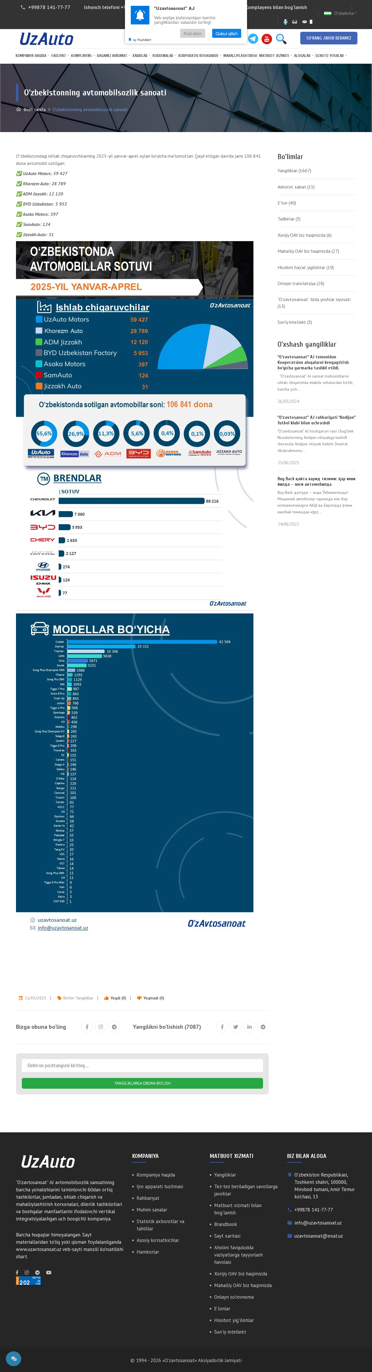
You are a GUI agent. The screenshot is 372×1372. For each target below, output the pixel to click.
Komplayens (81, 55)
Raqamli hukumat (112, 55)
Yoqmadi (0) (150, 998)
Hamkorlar (148, 1252)
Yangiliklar (84, 998)
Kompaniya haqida (31, 55)
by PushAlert (142, 39)
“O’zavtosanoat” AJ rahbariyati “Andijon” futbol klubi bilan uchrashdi (317, 420)
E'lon (287, 203)
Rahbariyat (148, 1198)
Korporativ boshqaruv (198, 55)
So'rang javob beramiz (328, 38)
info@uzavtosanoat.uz (318, 1223)
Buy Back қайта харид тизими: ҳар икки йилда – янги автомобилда (316, 481)
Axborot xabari (296, 187)
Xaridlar (140, 55)
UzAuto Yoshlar (330, 55)
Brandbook (225, 1224)
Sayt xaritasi (227, 1236)
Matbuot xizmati (274, 55)
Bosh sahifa (34, 109)
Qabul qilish (227, 33)
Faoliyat (58, 55)
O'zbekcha (345, 13)
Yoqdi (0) (115, 998)
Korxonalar (163, 55)
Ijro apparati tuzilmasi (160, 1186)
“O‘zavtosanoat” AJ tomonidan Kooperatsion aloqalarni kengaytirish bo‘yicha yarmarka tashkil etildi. (313, 362)
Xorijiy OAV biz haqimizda (305, 235)
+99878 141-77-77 (49, 7)
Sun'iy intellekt (295, 322)
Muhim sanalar (152, 1209)
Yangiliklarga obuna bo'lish (143, 1083)
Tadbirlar (289, 219)
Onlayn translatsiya (301, 283)
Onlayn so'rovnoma (234, 1297)
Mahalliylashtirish (240, 55)
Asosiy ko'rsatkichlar (158, 1240)
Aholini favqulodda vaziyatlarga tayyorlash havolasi (238, 1254)
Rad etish (193, 33)
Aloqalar (302, 55)
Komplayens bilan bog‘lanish (276, 7)
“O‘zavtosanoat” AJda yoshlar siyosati (314, 302)
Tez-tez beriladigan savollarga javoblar (246, 1190)
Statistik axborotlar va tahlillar (160, 1225)
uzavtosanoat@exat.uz (318, 1236)
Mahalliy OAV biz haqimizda (308, 251)
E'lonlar (222, 1308)
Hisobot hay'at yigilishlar (306, 267)
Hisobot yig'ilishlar (234, 1320)
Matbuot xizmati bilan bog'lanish (238, 1209)
